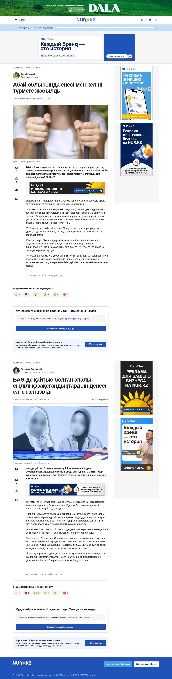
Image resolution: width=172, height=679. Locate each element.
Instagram (97, 345)
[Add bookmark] (16, 199)
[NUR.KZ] (86, 20)
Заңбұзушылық (33, 68)
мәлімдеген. (32, 544)
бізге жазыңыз (57, 275)
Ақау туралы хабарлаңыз (118, 664)
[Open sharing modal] (16, 189)
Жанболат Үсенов (67, 475)
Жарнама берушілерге (146, 664)
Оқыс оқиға (18, 68)
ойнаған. (42, 560)
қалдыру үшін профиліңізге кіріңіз (74, 318)
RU (142, 20)
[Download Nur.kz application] (86, 8)
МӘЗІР (22, 20)
